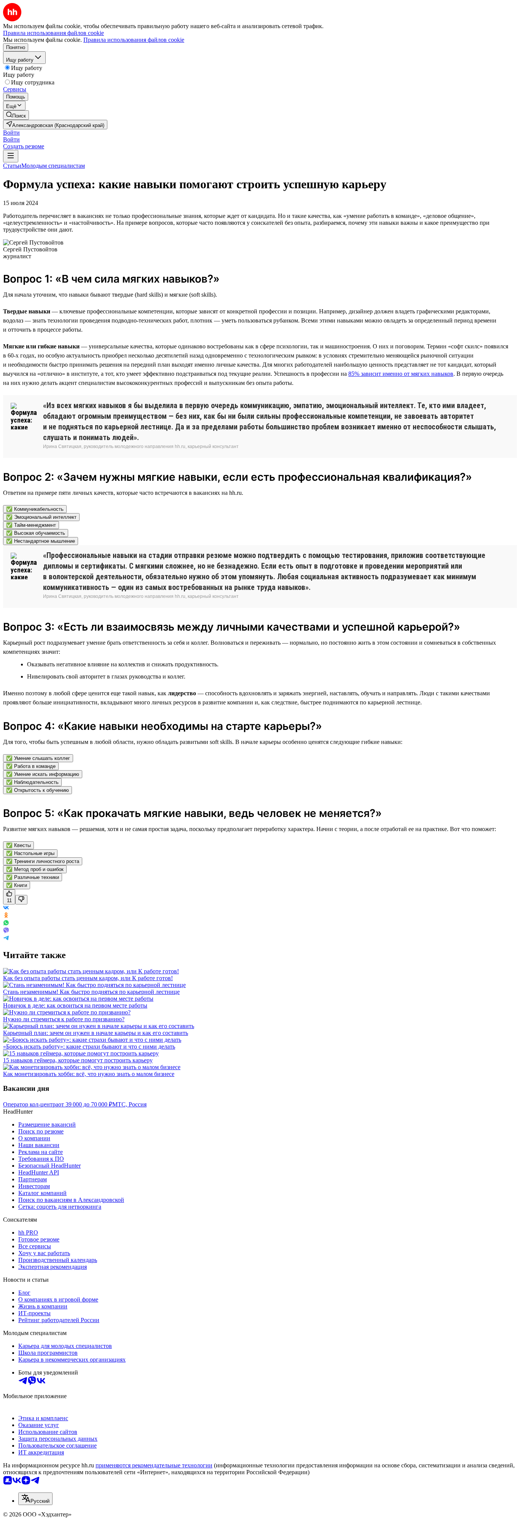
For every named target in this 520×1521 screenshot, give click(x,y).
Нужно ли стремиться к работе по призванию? (63, 1019)
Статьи (12, 165)
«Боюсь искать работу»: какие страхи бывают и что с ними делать (89, 1046)
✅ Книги (16, 885)
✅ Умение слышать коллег (38, 758)
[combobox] (35, 1498)
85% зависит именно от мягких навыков (400, 373)
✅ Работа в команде (31, 766)
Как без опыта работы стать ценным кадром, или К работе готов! (88, 978)
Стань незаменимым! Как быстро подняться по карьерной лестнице (91, 992)
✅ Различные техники (32, 877)
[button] (11, 132)
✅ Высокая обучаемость (35, 533)
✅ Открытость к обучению (37, 790)
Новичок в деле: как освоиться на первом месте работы (75, 1005)
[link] (16, 115)
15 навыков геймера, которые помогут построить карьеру (78, 1060)
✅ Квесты (18, 845)
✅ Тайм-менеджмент (31, 525)
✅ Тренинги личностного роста (42, 861)
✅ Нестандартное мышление (40, 541)
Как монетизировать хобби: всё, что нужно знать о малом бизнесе (88, 1074)
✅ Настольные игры (30, 853)
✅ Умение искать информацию (42, 774)
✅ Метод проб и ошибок (35, 869)
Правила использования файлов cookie (133, 40)
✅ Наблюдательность (32, 782)
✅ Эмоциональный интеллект (41, 517)
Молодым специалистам (53, 165)
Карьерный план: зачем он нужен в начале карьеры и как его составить (95, 1033)
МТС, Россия (129, 1104)
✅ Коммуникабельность (35, 509)
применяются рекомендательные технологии (154, 1465)
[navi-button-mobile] (10, 156)
